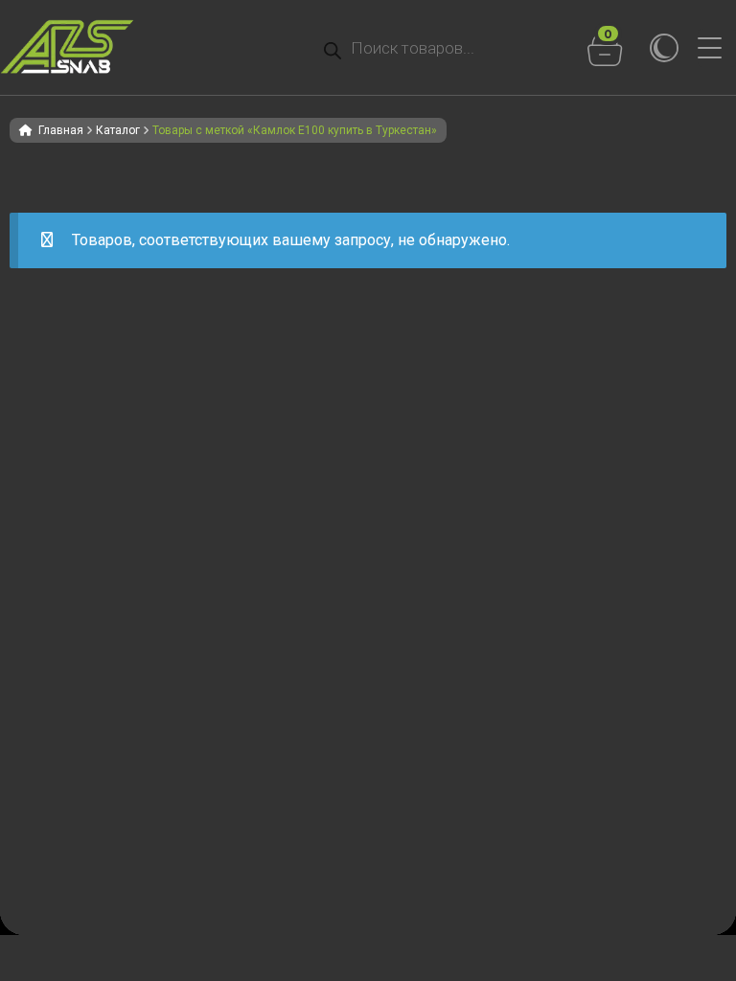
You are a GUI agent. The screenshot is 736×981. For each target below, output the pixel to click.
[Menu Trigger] (717, 48)
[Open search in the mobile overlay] (431, 47)
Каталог (118, 130)
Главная (60, 130)
